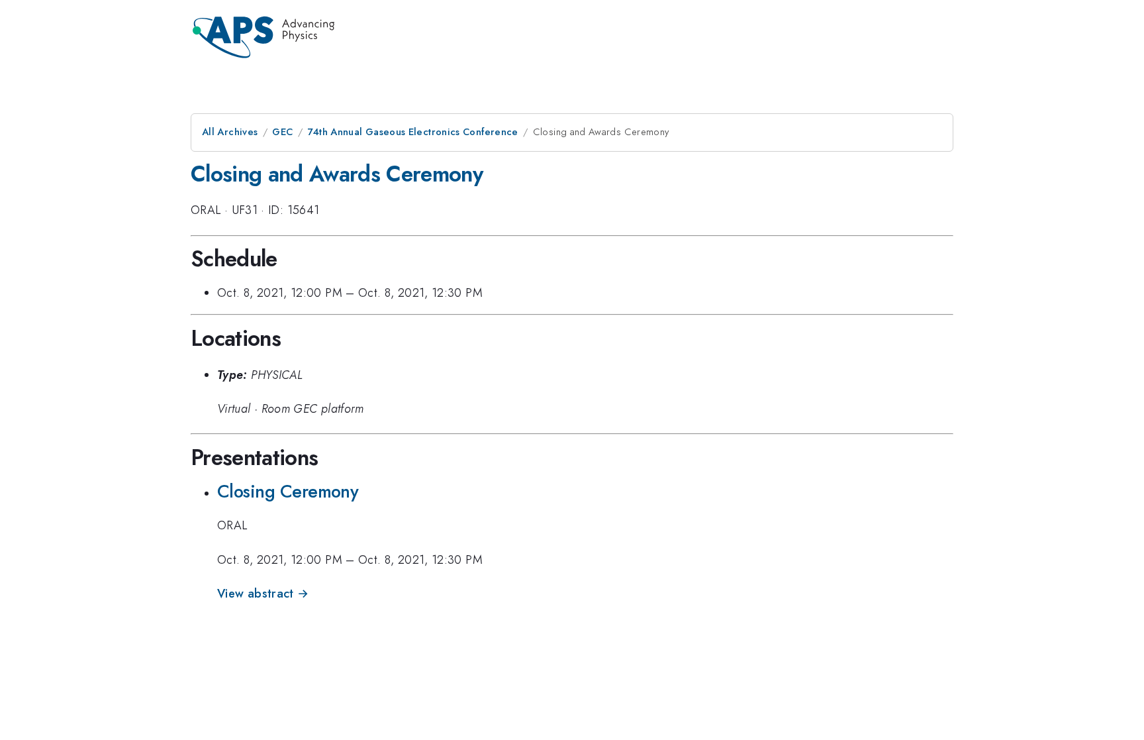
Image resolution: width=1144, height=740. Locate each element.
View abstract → (263, 593)
